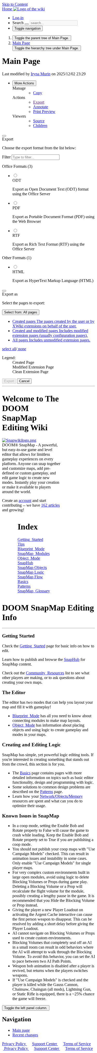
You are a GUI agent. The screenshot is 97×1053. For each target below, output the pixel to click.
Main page (21, 1030)
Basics (23, 581)
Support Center (45, 1044)
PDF (16, 208)
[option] (53, 184)
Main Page (21, 43)
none (21, 349)
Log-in (18, 18)
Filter (7, 157)
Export (38, 102)
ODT (16, 180)
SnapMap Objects (32, 567)
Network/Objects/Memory (61, 796)
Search (18, 23)
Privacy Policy (14, 1044)
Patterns (24, 586)
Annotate (40, 107)
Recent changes (25, 1035)
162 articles (50, 505)
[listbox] (48, 223)
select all (9, 349)
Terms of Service (77, 1044)
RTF (16, 235)
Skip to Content (15, 4)
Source (38, 121)
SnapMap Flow (30, 577)
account (25, 500)
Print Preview (44, 111)
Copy (37, 93)
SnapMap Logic (31, 572)
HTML (18, 272)
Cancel (24, 381)
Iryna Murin (40, 74)
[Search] (27, 24)
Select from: (20, 312)
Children (40, 125)
